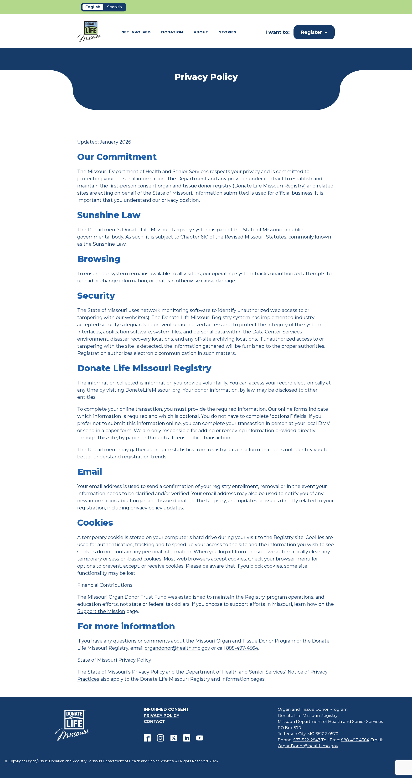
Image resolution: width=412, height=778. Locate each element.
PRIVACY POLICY (161, 715)
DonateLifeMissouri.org (152, 390)
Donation (172, 32)
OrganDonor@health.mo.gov (308, 745)
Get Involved (135, 32)
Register (311, 32)
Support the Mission (101, 611)
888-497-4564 (242, 648)
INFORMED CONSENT (166, 709)
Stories (227, 32)
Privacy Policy (148, 672)
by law (247, 390)
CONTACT (154, 721)
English (92, 7)
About (201, 32)
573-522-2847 (306, 739)
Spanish (114, 7)
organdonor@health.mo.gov (177, 648)
